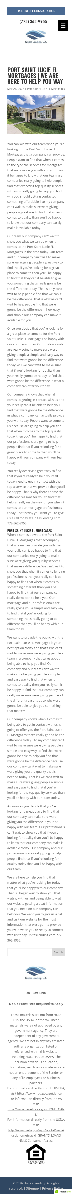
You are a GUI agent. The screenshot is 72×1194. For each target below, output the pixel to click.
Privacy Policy (52, 1188)
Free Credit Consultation (36, 11)
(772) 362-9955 (33, 21)
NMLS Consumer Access (36, 1140)
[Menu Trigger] (63, 25)
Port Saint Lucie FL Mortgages (46, 89)
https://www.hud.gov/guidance (39, 1093)
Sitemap (32, 1188)
